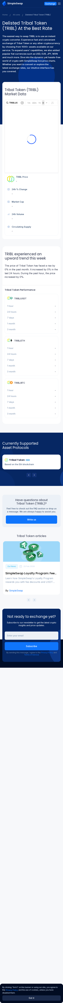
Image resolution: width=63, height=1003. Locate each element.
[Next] (34, 475)
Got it (31, 998)
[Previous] (29, 475)
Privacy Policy (47, 652)
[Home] (12, 3)
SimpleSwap (16, 590)
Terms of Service (31, 655)
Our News (11, 566)
